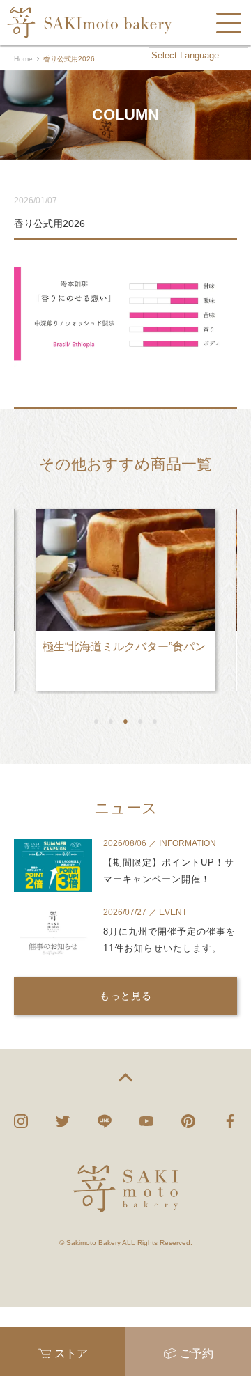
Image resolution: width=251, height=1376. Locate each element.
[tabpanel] (125, 594)
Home (23, 59)
